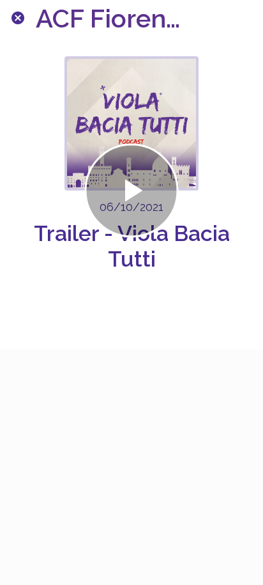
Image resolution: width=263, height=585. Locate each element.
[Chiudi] (18, 18)
